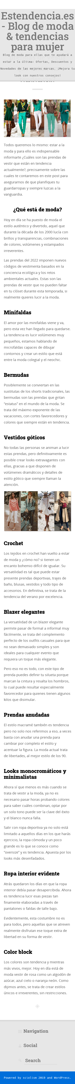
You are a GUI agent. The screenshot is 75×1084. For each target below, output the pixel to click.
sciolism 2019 (34, 1077)
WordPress (62, 1077)
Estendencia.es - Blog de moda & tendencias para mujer (37, 31)
